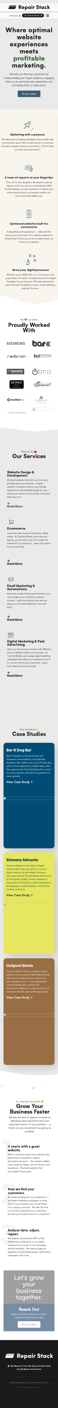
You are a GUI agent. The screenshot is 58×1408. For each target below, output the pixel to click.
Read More (15, 506)
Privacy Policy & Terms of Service (29, 1387)
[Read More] (8, 503)
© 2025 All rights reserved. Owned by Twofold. (29, 1383)
